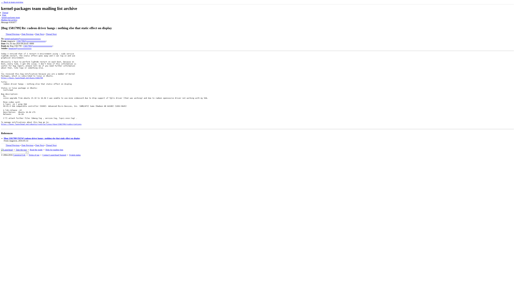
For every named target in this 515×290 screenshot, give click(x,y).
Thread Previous (13, 34)
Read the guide (36, 150)
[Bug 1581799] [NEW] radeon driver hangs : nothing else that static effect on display (42, 138)
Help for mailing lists (54, 150)
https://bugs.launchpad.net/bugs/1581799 (22, 78)
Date (4, 15)
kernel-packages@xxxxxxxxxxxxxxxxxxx (23, 39)
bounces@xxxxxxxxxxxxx (20, 48)
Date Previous (27, 34)
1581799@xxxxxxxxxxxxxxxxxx (31, 41)
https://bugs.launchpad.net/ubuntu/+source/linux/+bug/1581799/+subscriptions (41, 124)
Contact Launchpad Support (54, 155)
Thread (5, 13)
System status (75, 155)
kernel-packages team (11, 17)
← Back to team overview (12, 2)
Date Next (39, 34)
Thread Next (51, 34)
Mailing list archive (9, 20)
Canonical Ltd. (19, 155)
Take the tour (21, 150)
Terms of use (34, 155)
